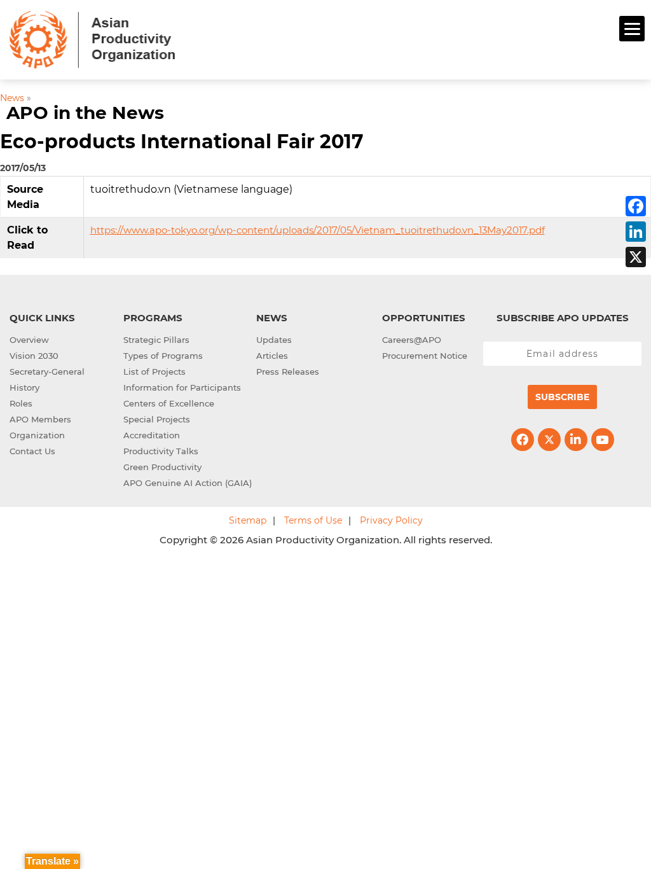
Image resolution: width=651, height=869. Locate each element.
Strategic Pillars (156, 340)
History (24, 387)
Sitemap (247, 520)
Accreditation (151, 435)
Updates (274, 340)
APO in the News (85, 112)
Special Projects (156, 419)
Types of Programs (163, 356)
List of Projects (154, 371)
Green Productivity (162, 467)
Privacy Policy (391, 520)
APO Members (40, 419)
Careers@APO (411, 340)
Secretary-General (47, 371)
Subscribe (562, 397)
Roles (21, 403)
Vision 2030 (34, 356)
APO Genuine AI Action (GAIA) (187, 483)
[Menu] (632, 28)
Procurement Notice (424, 356)
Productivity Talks (160, 451)
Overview (29, 340)
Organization (37, 435)
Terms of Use (313, 520)
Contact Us (32, 451)
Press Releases (287, 371)
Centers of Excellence (168, 403)
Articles (272, 356)
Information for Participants (182, 387)
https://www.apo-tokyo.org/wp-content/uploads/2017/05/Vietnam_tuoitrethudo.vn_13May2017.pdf (317, 230)
